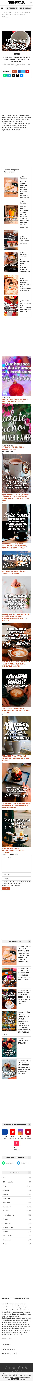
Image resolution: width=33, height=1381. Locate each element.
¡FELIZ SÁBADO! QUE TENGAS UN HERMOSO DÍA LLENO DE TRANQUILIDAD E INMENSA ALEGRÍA (24, 1067)
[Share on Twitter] (23, 71)
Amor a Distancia (17, 1215)
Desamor (17, 1190)
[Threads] (20, 1371)
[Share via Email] (21, 75)
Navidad (17, 1231)
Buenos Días (17, 1207)
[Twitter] (9, 1367)
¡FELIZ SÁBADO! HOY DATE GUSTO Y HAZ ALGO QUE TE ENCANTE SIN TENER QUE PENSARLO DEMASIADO (24, 187)
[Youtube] (22, 1367)
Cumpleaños (17, 1198)
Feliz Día (11, 12)
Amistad (17, 1219)
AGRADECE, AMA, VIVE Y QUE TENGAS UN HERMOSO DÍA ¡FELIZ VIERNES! (15, 758)
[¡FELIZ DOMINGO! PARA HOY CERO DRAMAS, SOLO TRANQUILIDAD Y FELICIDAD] (11, 285)
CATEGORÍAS (12, 8)
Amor (17, 1186)
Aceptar (15, 1379)
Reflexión (17, 1194)
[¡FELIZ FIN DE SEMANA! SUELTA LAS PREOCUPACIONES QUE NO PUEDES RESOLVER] (11, 306)
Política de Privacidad (9, 1353)
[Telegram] (12, 1371)
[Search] (31, 2)
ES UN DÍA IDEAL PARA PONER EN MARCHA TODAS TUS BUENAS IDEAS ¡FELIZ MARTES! (16, 664)
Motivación (17, 1202)
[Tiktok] (16, 1371)
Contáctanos (6, 1345)
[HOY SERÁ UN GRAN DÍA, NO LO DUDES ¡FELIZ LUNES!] (16, 552)
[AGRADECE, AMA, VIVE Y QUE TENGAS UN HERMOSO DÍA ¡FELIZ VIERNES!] (16, 716)
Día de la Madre (17, 1182)
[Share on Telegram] (9, 75)
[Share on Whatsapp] (5, 75)
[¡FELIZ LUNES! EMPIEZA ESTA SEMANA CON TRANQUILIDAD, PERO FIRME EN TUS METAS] (16, 504)
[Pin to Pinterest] (27, 71)
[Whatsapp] (26, 1367)
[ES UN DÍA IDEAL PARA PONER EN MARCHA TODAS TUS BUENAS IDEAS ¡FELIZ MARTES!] (16, 624)
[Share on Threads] (17, 75)
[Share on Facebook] (19, 71)
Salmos (17, 1244)
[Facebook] (5, 1367)
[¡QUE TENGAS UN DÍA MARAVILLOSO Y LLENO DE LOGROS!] (16, 811)
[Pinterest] (18, 1367)
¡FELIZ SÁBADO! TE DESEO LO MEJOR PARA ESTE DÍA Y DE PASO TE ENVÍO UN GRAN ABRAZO (24, 997)
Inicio (3, 12)
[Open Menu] (2, 8)
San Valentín (17, 1223)
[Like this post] (15, 71)
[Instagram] (13, 1367)
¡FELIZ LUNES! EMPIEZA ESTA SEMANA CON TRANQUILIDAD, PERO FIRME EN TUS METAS (14, 546)
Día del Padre (17, 1235)
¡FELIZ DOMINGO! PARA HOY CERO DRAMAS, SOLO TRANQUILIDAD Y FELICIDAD (25, 284)
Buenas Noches (17, 1227)
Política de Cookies (8, 1349)
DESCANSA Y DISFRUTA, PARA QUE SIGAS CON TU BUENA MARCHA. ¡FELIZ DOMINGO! (16, 805)
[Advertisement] (16, 24)
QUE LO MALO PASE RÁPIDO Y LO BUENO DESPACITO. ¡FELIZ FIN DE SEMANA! (16, 711)
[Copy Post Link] (13, 75)
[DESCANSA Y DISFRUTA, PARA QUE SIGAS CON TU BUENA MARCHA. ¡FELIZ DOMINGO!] (16, 764)
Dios (17, 1178)
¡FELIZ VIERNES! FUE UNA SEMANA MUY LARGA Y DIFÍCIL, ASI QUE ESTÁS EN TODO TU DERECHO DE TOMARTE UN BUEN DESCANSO (24, 214)
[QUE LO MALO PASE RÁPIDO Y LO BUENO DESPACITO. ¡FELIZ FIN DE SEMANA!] (16, 670)
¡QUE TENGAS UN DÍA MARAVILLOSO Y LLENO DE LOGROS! (13, 850)
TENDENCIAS (25, 8)
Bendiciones (17, 1240)
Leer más (22, 1379)
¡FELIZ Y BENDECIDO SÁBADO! (23, 1041)
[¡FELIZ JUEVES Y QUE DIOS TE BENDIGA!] (11, 240)
